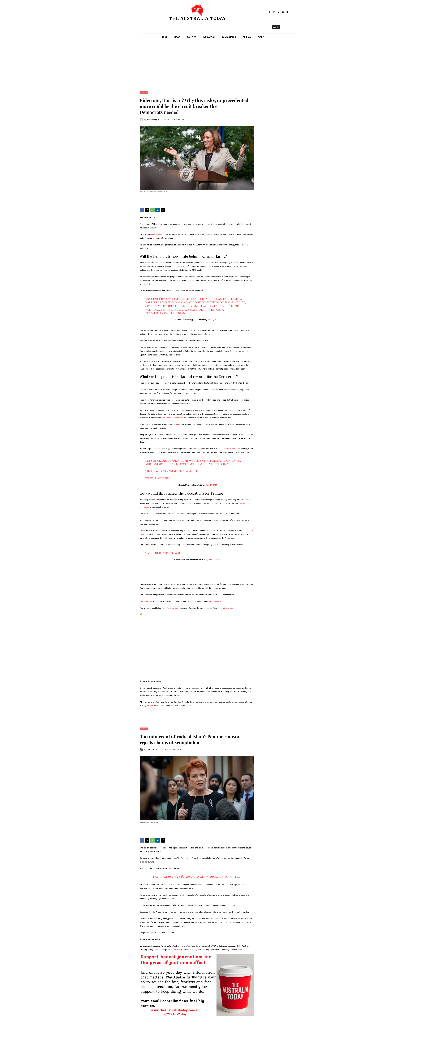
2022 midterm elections (229, 448)
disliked (177, 424)
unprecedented (156, 234)
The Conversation (174, 608)
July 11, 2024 (214, 559)
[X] (283, 12)
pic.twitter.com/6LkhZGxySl (165, 313)
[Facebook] (269, 12)
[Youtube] (287, 12)
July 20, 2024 (211, 485)
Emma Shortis (146, 601)
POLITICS (144, 92)
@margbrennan (198, 309)
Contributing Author (155, 120)
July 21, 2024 (212, 320)
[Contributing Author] (142, 119)
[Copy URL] (163, 210)
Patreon (150, 705)
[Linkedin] (278, 12)
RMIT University (215, 601)
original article (227, 608)
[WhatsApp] (152, 210)
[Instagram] (274, 12)
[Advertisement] (219, 66)
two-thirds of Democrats (172, 418)
